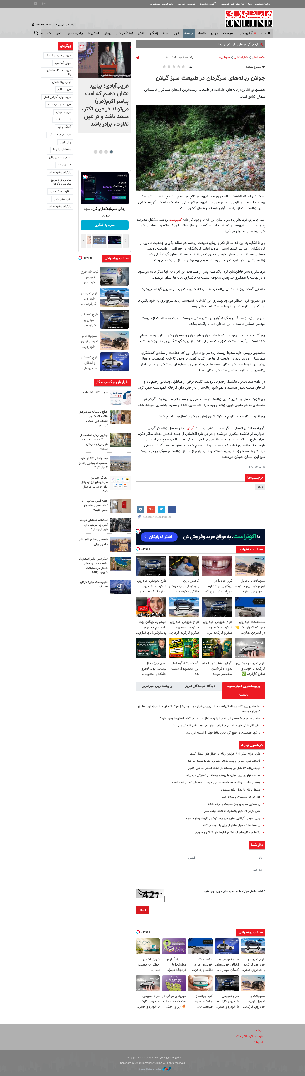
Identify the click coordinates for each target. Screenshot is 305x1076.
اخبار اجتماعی (241, 57)
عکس (59, 33)
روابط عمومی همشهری (162, 4)
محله (166, 33)
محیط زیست (223, 57)
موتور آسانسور (63, 63)
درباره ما (258, 1030)
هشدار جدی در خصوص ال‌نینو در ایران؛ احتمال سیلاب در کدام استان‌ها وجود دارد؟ (210, 718)
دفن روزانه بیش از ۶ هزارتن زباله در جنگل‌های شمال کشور (225, 753)
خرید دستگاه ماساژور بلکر (58, 72)
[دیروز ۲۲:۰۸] (104, 60)
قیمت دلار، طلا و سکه (249, 1036)
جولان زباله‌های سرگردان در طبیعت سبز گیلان (210, 78)
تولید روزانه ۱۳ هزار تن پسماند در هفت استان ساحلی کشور (224, 768)
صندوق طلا (64, 164)
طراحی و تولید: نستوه (150, 1069)
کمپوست (175, 220)
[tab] (243, 690)
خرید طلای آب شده (59, 104)
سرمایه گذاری (105, 225)
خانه (263, 33)
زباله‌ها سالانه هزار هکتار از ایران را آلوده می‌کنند (231, 825)
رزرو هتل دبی (62, 199)
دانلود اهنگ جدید (60, 191)
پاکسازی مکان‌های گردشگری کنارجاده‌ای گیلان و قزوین (227, 832)
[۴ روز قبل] (120, 525)
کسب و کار (43, 33)
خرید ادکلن (64, 89)
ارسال (142, 910)
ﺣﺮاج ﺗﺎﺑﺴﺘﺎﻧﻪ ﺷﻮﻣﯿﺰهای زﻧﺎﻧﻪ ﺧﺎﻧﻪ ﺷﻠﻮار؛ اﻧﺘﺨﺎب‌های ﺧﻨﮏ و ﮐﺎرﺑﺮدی (93, 419)
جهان (214, 33)
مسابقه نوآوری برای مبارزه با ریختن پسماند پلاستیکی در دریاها (223, 775)
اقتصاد (202, 33)
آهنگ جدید (64, 127)
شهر (177, 33)
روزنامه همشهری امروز (259, 4)
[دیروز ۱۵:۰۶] (120, 397)
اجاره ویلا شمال (61, 82)
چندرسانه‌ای (75, 33)
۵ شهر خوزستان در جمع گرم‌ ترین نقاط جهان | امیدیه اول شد (223, 733)
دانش (141, 33)
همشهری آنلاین (247, 18)
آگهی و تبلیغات (207, 4)
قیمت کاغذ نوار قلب (95, 392)
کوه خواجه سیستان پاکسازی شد (241, 797)
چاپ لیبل (65, 142)
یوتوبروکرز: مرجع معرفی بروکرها (61, 182)
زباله (260, 487)
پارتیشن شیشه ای (60, 172)
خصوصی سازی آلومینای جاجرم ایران (93, 541)
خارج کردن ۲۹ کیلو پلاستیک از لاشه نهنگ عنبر (232, 811)
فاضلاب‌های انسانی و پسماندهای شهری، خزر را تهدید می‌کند (224, 761)
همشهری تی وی (186, 4)
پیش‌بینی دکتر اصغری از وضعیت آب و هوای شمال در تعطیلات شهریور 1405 (93, 565)
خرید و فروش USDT (58, 55)
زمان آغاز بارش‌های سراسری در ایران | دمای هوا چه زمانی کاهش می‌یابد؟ (216, 725)
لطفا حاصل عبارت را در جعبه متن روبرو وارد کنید (234, 891)
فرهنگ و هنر (124, 33)
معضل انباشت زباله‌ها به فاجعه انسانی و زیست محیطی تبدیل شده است (216, 782)
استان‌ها (93, 33)
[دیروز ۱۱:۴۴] (120, 440)
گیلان (190, 428)
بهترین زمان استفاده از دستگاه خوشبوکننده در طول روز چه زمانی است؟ (94, 442)
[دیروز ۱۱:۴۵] (120, 417)
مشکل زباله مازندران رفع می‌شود (240, 789)
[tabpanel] (104, 87)
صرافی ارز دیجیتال (60, 157)
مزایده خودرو (63, 112)
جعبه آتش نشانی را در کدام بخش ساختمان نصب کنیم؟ (94, 505)
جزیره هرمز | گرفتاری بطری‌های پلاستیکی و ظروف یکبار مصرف (223, 818)
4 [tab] (95, 151)
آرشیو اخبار (245, 33)
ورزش (107, 33)
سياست (228, 33)
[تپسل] (138, 531)
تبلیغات (258, 1042)
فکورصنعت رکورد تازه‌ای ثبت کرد (94, 584)
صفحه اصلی (258, 57)
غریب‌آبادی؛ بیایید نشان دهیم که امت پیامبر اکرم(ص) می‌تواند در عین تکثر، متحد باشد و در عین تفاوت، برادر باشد (105, 105)
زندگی (154, 33)
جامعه (188, 33)
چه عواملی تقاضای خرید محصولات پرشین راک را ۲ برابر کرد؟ (93, 463)
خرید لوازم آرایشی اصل (57, 97)
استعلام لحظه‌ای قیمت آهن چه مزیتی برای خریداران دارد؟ (94, 525)
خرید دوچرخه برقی (60, 134)
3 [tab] (101, 151)
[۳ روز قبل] (120, 483)
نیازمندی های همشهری (232, 4)
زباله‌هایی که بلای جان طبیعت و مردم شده (234, 804)
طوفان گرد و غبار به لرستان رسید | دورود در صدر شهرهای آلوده (221, 44)
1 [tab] (111, 151)
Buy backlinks (61, 149)
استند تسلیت (63, 119)
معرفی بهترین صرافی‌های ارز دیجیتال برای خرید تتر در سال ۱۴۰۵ (94, 484)
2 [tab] (106, 151)
